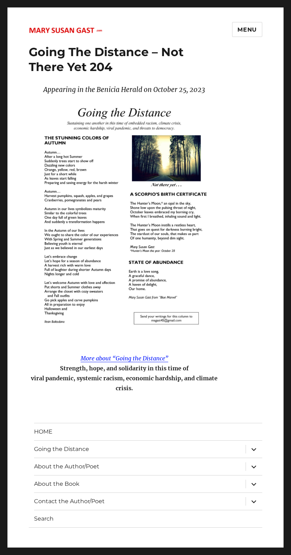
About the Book (56, 483)
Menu (247, 29)
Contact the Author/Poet (69, 501)
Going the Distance (61, 449)
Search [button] (44, 518)
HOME (43, 431)
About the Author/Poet (66, 466)
